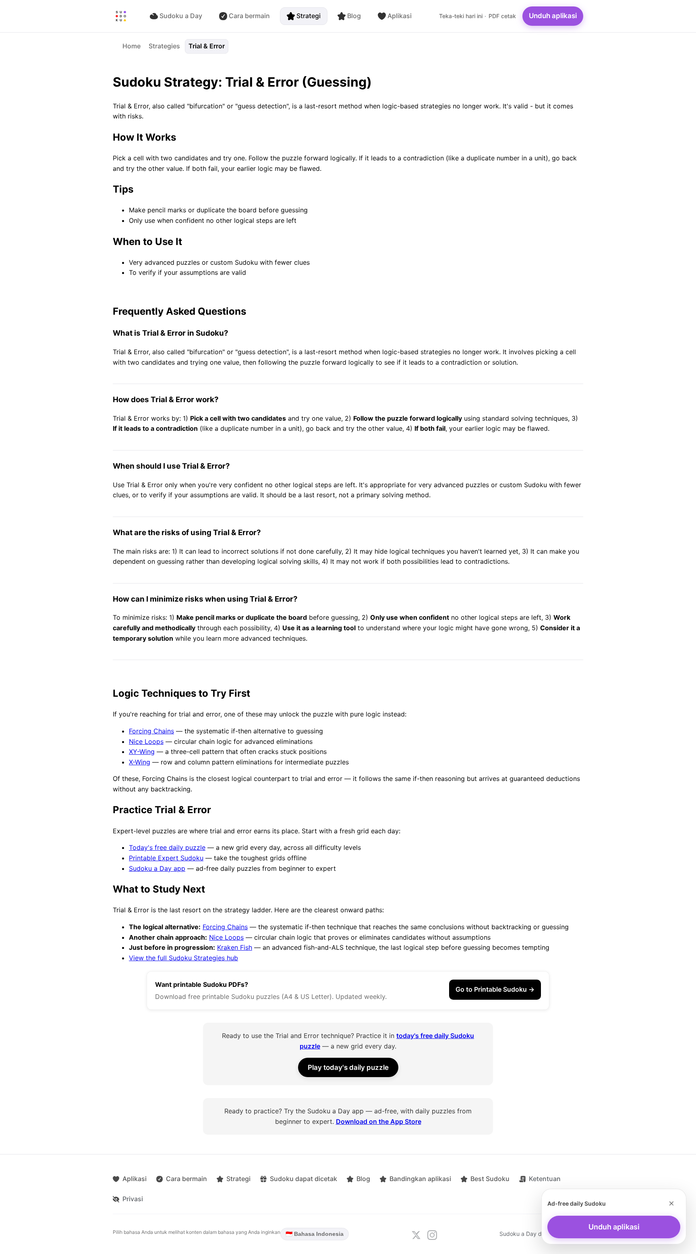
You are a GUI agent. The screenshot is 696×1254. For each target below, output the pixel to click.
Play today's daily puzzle (348, 1067)
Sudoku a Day (181, 16)
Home (131, 46)
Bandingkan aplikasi (420, 1179)
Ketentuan (545, 1179)
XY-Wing (142, 751)
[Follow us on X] (416, 1235)
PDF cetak (502, 15)
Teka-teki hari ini (461, 15)
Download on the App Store (378, 1121)
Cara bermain (249, 16)
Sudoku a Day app (157, 868)
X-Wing (139, 762)
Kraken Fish (234, 947)
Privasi (132, 1199)
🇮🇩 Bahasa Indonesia (315, 1234)
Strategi (308, 16)
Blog (354, 16)
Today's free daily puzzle (167, 847)
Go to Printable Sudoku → (495, 989)
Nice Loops (146, 741)
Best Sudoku (490, 1179)
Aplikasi (399, 16)
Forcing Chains (151, 731)
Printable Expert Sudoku (166, 858)
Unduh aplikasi (553, 16)
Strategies (164, 46)
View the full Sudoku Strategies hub (183, 958)
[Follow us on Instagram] (432, 1235)
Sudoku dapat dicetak (303, 1179)
